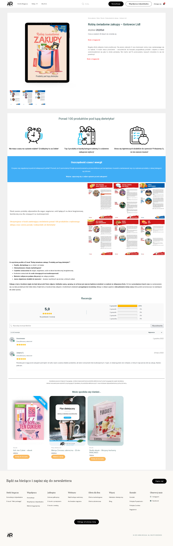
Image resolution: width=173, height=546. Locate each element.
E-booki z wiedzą (52, 505)
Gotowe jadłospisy (53, 497)
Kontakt (132, 497)
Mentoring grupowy (33, 506)
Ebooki (102, 18)
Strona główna (92, 18)
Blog (110, 501)
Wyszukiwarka (157, 326)
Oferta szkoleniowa (95, 501)
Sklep (33, 4)
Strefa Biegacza (22, 4)
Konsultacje (30, 498)
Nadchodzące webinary (75, 497)
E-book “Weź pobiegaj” (13, 501)
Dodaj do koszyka (21, 457)
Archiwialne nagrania (74, 501)
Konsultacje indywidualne (14, 497)
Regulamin (133, 510)
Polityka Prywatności (136, 501)
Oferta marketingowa (95, 497)
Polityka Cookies (135, 505)
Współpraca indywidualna (35, 502)
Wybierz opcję (58, 457)
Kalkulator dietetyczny (116, 497)
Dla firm (44, 4)
